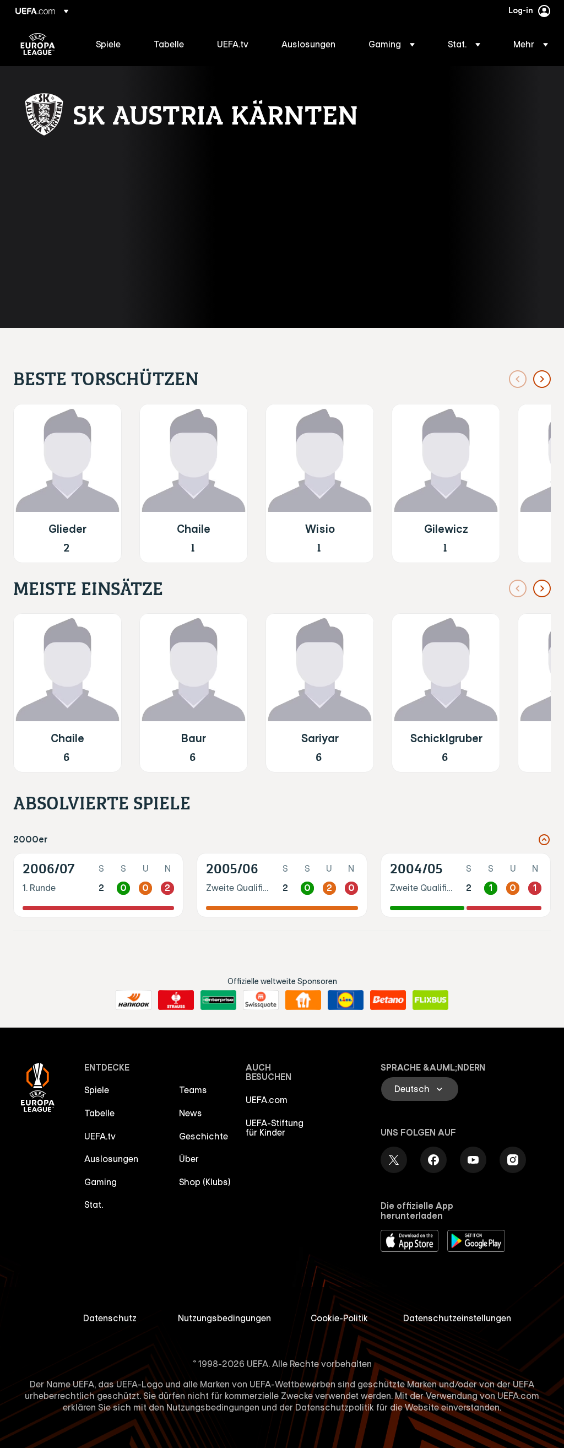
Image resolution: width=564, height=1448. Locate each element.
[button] (391, 44)
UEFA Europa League (37, 44)
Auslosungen (111, 1159)
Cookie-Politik (339, 1318)
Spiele (96, 1090)
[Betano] (388, 1000)
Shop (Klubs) (205, 1182)
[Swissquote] (261, 1000)
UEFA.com (267, 1100)
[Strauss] (176, 1000)
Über (189, 1159)
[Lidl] (346, 1000)
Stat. (93, 1204)
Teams (193, 1090)
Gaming (100, 1182)
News (190, 1113)
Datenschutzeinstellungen (457, 1318)
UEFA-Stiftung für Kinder (274, 1128)
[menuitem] (111, 44)
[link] (108, 44)
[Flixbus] (430, 1000)
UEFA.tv (100, 1136)
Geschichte (203, 1136)
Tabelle (99, 1113)
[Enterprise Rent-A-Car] (218, 1000)
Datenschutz (110, 1318)
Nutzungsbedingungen (224, 1318)
